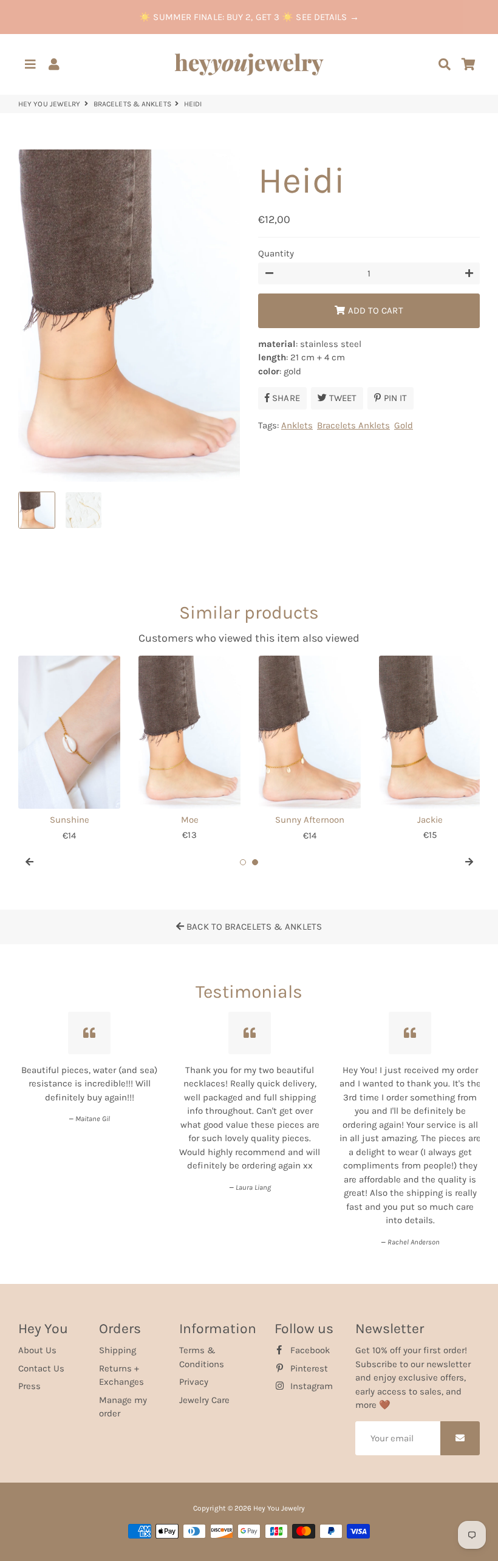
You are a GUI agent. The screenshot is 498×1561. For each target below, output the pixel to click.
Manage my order (123, 1407)
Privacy (193, 1381)
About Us (37, 1350)
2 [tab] (255, 862)
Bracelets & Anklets (132, 104)
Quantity (276, 253)
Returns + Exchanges (121, 1375)
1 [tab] (243, 862)
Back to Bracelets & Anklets (253, 926)
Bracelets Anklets (353, 425)
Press (29, 1386)
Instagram (310, 1386)
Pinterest (308, 1368)
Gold (403, 425)
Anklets (297, 425)
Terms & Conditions (201, 1357)
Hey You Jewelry (49, 104)
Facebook (309, 1350)
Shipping (117, 1350)
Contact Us (41, 1368)
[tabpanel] (69, 749)
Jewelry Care (204, 1400)
